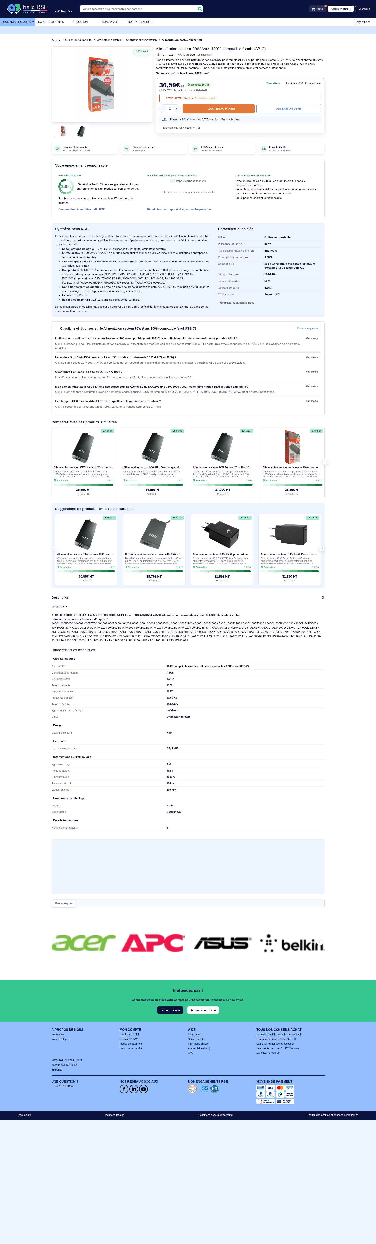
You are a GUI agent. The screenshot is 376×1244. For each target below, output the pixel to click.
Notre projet (58, 1034)
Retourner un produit (131, 1048)
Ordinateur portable (109, 39)
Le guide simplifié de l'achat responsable (279, 1034)
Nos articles (363, 22)
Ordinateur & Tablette (78, 39)
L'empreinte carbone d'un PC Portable (277, 1048)
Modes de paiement (131, 1043)
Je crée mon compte (203, 1010)
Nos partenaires (140, 22)
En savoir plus (313, 83)
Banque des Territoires (64, 1065)
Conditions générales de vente (215, 1115)
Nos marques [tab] (64, 903)
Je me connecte (170, 1010)
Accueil (56, 40)
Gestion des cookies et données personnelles (332, 1115)
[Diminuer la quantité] (163, 108)
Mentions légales (114, 1115)
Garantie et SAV (129, 1039)
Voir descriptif (205, 55)
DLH (64, 606)
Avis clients (24, 1115)
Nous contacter (196, 1039)
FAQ (190, 1052)
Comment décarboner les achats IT (276, 1039)
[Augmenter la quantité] (176, 108)
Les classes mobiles (268, 1052)
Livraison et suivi (129, 1034)
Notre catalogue (60, 1039)
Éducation (80, 22)
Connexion (364, 9)
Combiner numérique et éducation (275, 1043)
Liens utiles (194, 1034)
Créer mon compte (341, 9)
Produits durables (50, 22)
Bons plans (110, 22)
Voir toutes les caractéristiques (236, 302)
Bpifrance (57, 1069)
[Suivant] (148, 84)
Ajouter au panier (221, 108)
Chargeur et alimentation (141, 39)
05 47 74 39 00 (64, 1085)
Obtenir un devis (289, 108)
